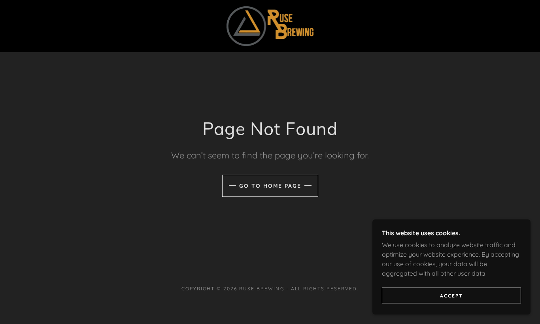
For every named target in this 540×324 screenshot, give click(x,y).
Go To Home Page (270, 185)
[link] (270, 25)
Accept (451, 296)
